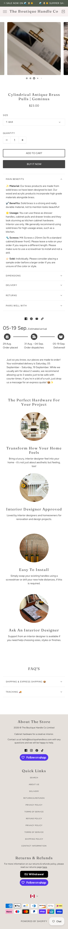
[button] (42, 318)
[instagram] (31, 750)
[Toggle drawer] (5, 11)
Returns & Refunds (34, 798)
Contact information (34, 846)
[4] (38, 78)
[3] (34, 78)
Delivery (34, 791)
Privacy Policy (34, 805)
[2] (30, 78)
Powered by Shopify (34, 921)
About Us (34, 784)
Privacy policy (34, 825)
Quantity (9, 133)
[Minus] (7, 140)
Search (34, 777)
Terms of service (34, 832)
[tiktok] (42, 750)
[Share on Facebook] (26, 318)
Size (5, 115)
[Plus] (22, 140)
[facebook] (26, 750)
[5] (41, 78)
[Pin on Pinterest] (31, 318)
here (44, 867)
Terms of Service (34, 812)
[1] (27, 78)
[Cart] (63, 11)
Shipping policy (34, 839)
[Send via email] (37, 318)
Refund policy (34, 818)
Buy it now (34, 164)
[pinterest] (37, 750)
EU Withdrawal (34, 874)
